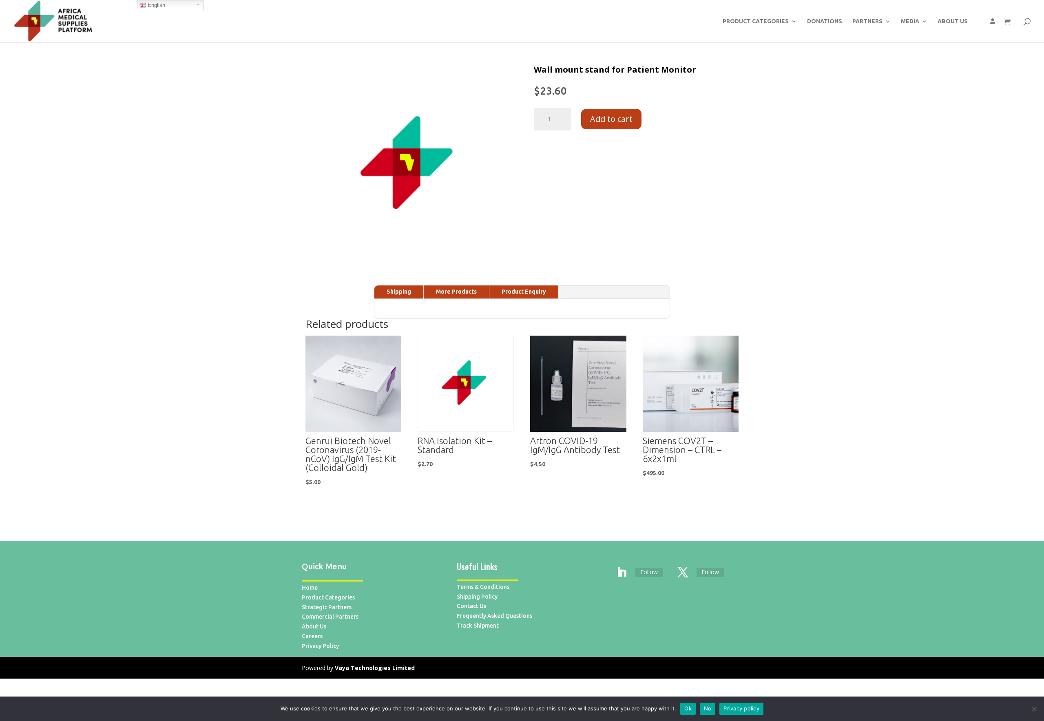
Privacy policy (741, 708)
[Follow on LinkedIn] (622, 572)
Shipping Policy (477, 596)
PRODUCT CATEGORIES (756, 21)
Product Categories (328, 597)
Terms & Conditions (483, 587)
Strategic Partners (327, 607)
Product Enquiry (524, 291)
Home (310, 587)
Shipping (399, 291)
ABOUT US (953, 21)
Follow (649, 572)
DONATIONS (824, 21)
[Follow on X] (683, 572)
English (155, 5)
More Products (456, 291)
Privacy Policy (320, 646)
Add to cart (611, 118)
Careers (312, 636)
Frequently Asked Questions (494, 616)
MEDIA (910, 21)
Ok (688, 708)
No (708, 708)
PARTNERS (867, 21)
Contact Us (471, 606)
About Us (314, 626)
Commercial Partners (330, 616)
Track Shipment (478, 625)
